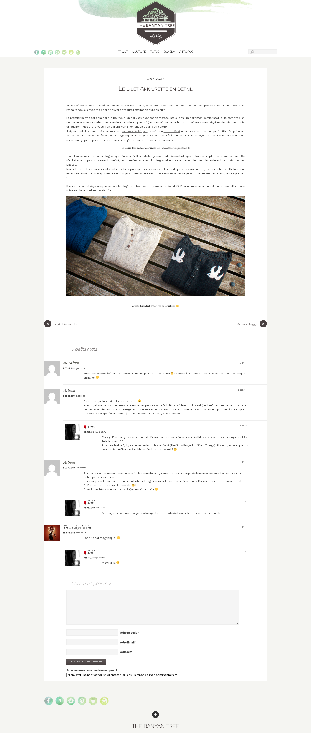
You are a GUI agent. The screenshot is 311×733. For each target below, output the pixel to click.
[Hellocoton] (50, 53)
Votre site (126, 652)
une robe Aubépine (134, 131)
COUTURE (139, 51)
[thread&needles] (64, 53)
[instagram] (71, 53)
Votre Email (127, 642)
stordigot (71, 363)
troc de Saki (172, 131)
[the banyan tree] (155, 43)
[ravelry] (43, 53)
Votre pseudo (129, 632)
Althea (69, 463)
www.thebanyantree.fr (176, 148)
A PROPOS (186, 51)
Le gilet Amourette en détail (155, 88)
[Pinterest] (57, 53)
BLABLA (169, 51)
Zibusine (89, 135)
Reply (241, 362)
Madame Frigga (250, 324)
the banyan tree (155, 725)
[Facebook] (36, 53)
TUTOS (154, 51)
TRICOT (123, 51)
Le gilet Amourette (62, 324)
